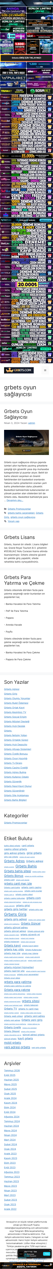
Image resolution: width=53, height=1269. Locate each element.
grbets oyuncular (10, 975)
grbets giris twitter (15, 909)
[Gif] (26, 156)
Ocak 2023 (10, 1204)
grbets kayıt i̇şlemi (30, 946)
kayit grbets (25, 1038)
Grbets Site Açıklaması (16, 795)
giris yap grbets (11, 857)
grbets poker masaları (34, 994)
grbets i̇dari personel (28, 942)
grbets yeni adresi (12, 1020)
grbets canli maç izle (18, 883)
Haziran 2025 (11, 1079)
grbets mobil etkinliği (32, 957)
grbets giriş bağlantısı (12, 924)
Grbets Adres (14, 861)
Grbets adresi (34, 861)
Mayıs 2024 (10, 1130)
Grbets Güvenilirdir (14, 790)
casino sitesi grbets (15, 849)
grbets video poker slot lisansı (30, 1013)
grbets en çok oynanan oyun (32, 902)
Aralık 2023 (10, 1153)
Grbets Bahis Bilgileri (15, 800)
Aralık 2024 (10, 1098)
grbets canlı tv (9, 895)
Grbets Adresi (11, 689)
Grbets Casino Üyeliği (16, 767)
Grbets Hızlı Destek (14, 726)
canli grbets (28, 845)
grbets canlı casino (31, 887)
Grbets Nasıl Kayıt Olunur (18, 786)
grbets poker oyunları (31, 997)
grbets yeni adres (34, 1016)
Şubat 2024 (10, 1144)
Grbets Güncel (30, 923)
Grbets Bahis (26, 866)
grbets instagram (11, 941)
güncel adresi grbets (34, 1034)
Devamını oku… (15, 500)
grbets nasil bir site (14, 971)
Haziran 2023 (11, 1181)
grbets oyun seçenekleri (27, 974)
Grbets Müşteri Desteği (16, 721)
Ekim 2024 (10, 1107)
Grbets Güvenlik (13, 781)
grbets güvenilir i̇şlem (11, 935)
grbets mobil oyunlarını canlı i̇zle (15, 960)
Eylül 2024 (9, 1112)
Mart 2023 (10, 1195)
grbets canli (9, 880)
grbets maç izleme (30, 953)
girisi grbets (34, 853)
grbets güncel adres (16, 927)
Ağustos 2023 (11, 1172)
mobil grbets (12, 1042)
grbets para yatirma (17, 982)
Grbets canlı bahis (12, 887)
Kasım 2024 (10, 1102)
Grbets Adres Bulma (15, 772)
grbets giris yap (36, 909)
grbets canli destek (22, 880)
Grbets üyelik (12, 1027)
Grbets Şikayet (12, 1031)
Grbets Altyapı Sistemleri (17, 749)
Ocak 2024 (10, 1149)
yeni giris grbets (39, 1047)
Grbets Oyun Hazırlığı (15, 758)
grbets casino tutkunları (14, 898)
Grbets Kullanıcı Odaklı (16, 777)
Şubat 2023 (10, 1199)
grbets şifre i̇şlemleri (28, 1031)
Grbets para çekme (17, 989)
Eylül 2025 (9, 1075)
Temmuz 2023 (12, 1176)
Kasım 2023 (10, 1158)
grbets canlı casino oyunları (13, 891)
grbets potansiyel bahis (12, 1001)
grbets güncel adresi (15, 931)
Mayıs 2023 (10, 1186)
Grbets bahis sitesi (17, 871)
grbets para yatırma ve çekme (17, 986)
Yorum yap (13, 521)
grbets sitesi (30, 1001)
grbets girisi (23, 905)
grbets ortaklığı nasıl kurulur (36, 971)
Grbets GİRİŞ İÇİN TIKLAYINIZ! (26, 58)
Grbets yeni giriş (31, 1020)
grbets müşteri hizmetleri (19, 967)
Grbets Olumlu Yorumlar (17, 698)
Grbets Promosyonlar (19, 509)
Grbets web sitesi (13, 1016)
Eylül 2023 (9, 1167)
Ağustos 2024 (11, 1116)
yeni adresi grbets (17, 1047)
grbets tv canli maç (28, 1008)
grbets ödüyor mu (33, 1024)
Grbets (8, 730)
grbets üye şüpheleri (29, 1028)
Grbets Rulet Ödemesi (16, 703)
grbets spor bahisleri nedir (13, 1005)
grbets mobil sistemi (35, 960)
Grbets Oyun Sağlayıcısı (18, 414)
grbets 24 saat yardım (27, 857)
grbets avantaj (9, 867)
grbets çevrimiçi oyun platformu (15, 1024)
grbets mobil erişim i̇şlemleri (14, 957)
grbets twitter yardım (11, 1013)
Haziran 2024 (11, 1126)
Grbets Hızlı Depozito (15, 744)
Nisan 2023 (10, 1190)
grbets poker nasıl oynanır (13, 997)
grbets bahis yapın (38, 872)
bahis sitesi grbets (12, 845)
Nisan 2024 (10, 1135)
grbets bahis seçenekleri (21, 513)
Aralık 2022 (10, 1209)
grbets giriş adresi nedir (36, 920)
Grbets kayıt (12, 945)
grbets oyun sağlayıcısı (22, 517)
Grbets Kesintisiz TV (15, 712)
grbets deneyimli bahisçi (12, 902)
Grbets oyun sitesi (12, 978)
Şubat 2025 (10, 1089)
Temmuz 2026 (12, 1070)
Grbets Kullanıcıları (33, 950)
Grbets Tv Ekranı (13, 763)
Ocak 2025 (10, 1093)
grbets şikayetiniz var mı (12, 1035)
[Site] (26, 97)
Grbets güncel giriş (35, 931)
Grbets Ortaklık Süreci (16, 740)
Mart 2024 (10, 1139)
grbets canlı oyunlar (33, 891)
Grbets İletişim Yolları (15, 735)
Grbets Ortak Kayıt (14, 707)
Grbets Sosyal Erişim (15, 717)
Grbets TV (10, 1008)
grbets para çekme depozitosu (14, 994)
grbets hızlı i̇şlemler (27, 938)
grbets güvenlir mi (30, 934)
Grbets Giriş (10, 693)
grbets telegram (31, 1005)
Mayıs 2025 (10, 1084)
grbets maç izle (12, 953)
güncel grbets (10, 1039)
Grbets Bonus (13, 875)
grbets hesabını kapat (11, 938)
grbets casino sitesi (24, 894)
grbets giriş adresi (15, 919)
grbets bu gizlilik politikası (34, 876)
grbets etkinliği (9, 906)
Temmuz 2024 (12, 1121)
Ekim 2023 (10, 1163)
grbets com (33, 898)
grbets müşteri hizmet (11, 964)
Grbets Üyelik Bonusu (16, 753)
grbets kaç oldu (14, 949)
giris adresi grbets (14, 853)
